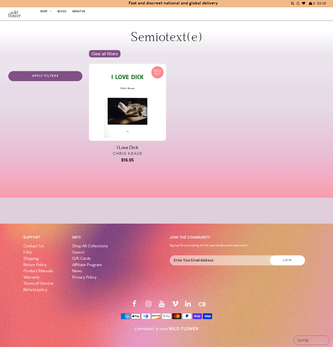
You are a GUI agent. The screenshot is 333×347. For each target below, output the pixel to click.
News (77, 271)
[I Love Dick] (127, 103)
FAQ (27, 252)
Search (78, 252)
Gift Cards (81, 259)
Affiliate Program (87, 265)
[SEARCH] (292, 3)
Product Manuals (38, 271)
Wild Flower (183, 329)
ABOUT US (78, 11)
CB (202, 305)
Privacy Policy (84, 277)
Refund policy (35, 290)
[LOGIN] (298, 3)
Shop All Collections (90, 246)
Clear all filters (104, 53)
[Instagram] (148, 305)
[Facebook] (134, 305)
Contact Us (33, 246)
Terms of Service (38, 284)
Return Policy (35, 265)
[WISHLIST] (303, 3)
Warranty (31, 277)
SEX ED (61, 11)
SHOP (43, 11)
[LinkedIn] (188, 305)
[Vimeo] (175, 305)
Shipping (31, 259)
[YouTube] (162, 305)
